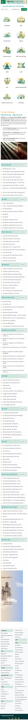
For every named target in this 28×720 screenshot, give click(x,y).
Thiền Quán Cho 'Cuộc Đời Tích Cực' (11, 382)
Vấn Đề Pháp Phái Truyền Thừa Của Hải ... (12, 524)
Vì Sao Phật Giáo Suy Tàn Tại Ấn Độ (11, 241)
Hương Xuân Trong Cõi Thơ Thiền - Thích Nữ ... (14, 185)
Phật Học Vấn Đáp (19, 634)
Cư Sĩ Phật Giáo (18, 670)
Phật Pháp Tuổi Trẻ (19, 692)
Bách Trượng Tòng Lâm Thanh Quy (11, 456)
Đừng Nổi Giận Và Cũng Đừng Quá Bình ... (13, 434)
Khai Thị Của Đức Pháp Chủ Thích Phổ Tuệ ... (13, 195)
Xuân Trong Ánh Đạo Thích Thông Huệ (12, 177)
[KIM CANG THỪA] (7, 50)
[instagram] (15, 718)
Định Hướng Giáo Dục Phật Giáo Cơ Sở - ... (13, 489)
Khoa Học (17, 656)
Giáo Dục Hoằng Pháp (21, 87)
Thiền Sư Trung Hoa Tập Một (9, 258)
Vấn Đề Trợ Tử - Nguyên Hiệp (9, 522)
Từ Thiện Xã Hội (18, 703)
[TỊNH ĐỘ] (21, 34)
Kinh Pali (2, 663)
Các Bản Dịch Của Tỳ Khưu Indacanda (12, 467)
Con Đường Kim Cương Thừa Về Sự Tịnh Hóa (13, 326)
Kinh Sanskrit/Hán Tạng (5, 665)
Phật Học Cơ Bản (18, 630)
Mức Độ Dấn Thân (7, 437)
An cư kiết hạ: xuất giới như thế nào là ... (12, 448)
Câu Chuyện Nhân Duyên (9, 421)
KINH (21, 25)
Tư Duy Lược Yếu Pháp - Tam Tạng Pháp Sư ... (13, 391)
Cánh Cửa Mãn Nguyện (8, 323)
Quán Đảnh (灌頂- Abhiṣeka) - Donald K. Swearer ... (15, 315)
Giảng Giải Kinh (4, 658)
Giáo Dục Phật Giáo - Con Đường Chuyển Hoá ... (14, 500)
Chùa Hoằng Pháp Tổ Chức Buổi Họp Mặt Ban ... (14, 277)
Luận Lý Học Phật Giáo (8, 203)
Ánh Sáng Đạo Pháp (7, 309)
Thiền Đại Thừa (6, 385)
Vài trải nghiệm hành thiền (9, 404)
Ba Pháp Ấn (5, 214)
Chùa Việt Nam (18, 708)
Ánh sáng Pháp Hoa (7, 208)
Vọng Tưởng (6, 560)
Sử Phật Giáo (7, 41)
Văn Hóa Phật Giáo (19, 647)
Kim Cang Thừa (4, 681)
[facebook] (9, 718)
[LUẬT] (7, 81)
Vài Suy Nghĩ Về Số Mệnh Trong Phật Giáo (12, 527)
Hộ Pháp (17, 672)
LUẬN (21, 71)
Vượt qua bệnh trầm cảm (9, 565)
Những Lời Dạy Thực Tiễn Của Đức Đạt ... (12, 432)
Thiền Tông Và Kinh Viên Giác (9, 396)
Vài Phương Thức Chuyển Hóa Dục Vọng (12, 533)
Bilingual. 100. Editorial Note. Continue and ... (13, 359)
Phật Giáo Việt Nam (21, 56)
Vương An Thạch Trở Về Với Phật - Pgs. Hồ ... (13, 511)
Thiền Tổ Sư (3, 696)
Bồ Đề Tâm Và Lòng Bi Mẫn (9, 320)
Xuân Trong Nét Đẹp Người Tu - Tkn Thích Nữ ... (14, 182)
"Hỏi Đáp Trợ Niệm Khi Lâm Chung (11, 271)
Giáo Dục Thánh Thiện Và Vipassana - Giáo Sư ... (14, 494)
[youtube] (12, 718)
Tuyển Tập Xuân (4, 648)
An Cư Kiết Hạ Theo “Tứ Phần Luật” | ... (12, 445)
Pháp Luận (3, 706)
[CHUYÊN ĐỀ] (7, 19)
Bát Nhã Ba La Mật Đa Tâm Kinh (10, 219)
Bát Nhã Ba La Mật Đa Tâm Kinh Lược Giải (13, 222)
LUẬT (7, 87)
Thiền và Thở (3, 698)
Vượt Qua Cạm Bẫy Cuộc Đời (10, 568)
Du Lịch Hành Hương (19, 690)
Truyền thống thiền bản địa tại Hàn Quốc (12, 402)
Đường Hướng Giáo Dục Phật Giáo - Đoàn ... (13, 486)
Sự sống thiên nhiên (7, 543)
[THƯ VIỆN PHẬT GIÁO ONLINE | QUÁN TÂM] (16, 2)
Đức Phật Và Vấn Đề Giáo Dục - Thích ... (12, 481)
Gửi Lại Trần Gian (7, 304)
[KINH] (21, 19)
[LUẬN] (21, 65)
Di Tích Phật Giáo (4, 633)
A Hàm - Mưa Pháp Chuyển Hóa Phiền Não (13, 206)
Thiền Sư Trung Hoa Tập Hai (9, 260)
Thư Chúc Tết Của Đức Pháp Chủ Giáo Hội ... (13, 180)
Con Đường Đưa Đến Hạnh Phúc (10, 426)
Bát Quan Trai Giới (7, 462)
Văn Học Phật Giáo (19, 710)
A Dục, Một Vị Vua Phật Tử (9, 244)
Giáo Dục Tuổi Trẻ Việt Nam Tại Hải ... (11, 492)
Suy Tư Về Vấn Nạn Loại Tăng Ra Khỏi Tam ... (13, 290)
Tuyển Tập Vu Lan (4, 646)
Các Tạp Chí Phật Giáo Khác (21, 697)
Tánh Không (17, 637)
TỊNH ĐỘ (21, 41)
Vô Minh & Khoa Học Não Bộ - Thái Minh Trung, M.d (15, 513)
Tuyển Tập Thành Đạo (5, 644)
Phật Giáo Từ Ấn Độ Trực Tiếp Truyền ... (12, 238)
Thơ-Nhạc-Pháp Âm (19, 679)
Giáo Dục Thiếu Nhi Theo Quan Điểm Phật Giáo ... (14, 497)
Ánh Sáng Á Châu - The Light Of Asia (11, 247)
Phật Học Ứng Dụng (19, 632)
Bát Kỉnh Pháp (6, 459)
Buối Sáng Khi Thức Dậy (8, 418)
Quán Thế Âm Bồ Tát (5, 639)
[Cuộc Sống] (21, 96)
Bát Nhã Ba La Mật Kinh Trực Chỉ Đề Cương (13, 228)
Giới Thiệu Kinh (4, 660)
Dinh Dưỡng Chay (18, 684)
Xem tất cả (22, 164)
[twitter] (19, 718)
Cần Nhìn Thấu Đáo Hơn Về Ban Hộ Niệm (12, 274)
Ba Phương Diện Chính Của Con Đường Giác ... (14, 307)
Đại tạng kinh (3, 653)
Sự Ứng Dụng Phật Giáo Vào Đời (10, 423)
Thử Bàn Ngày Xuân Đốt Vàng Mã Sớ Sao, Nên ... (14, 171)
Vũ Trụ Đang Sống (7, 563)
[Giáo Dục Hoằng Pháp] (21, 81)
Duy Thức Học (4, 703)
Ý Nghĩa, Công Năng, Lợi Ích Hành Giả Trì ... (13, 268)
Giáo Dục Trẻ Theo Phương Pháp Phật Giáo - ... (14, 503)
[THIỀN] (7, 65)
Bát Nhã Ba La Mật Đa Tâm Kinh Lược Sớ (12, 225)
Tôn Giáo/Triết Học (19, 675)
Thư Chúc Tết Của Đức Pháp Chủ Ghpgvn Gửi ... (14, 192)
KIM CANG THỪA (7, 56)
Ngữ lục (2, 689)
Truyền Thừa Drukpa (5, 684)
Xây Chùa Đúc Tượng (19, 681)
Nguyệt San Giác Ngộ (7, 102)
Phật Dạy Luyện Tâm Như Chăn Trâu (11, 380)
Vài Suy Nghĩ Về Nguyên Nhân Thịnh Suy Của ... (14, 530)
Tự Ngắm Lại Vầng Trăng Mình (10, 393)
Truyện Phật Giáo (18, 677)
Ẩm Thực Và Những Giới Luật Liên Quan (12, 453)
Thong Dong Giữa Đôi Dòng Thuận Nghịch (13, 415)
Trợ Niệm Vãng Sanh (5, 672)
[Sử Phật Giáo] (7, 34)
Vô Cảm (5, 516)
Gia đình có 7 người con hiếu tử (10, 285)
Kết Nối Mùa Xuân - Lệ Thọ (9, 169)
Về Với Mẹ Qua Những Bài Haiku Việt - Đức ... (13, 519)
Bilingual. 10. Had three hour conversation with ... (14, 356)
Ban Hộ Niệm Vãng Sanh (6, 670)
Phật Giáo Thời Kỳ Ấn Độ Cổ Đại (10, 236)
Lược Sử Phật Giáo (7, 252)
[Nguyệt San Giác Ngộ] (7, 96)
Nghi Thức (17, 654)
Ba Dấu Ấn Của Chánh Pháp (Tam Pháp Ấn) (13, 211)
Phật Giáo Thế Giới (19, 649)
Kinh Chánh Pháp (7, 301)
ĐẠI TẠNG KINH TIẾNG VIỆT (6, 656)
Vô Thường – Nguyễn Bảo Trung (10, 554)
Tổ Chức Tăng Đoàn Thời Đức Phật (11, 478)
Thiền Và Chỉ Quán (7, 388)
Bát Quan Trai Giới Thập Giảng (10, 464)
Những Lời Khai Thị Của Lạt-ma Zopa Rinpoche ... (14, 318)
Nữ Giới (16, 665)
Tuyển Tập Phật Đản (5, 641)
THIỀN (7, 71)
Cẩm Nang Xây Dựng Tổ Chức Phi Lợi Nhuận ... (14, 549)
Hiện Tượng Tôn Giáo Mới (9, 288)
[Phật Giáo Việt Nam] (21, 50)
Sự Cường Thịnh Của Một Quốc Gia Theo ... (13, 255)
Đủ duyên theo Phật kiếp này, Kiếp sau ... (12, 546)
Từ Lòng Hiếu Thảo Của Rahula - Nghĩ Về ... (13, 535)
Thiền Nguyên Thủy (5, 694)
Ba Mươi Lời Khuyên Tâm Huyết (10, 312)
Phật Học (3, 708)
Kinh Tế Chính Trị (18, 659)
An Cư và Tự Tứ (6, 451)
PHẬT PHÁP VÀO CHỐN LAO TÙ (10, 552)
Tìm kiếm (24, 9)
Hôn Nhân (17, 668)
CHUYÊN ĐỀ (7, 25)
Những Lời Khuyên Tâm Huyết (10, 429)
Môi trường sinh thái (19, 663)
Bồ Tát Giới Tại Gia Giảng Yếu (10, 470)
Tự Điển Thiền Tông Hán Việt (9, 399)
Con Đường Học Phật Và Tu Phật (10, 412)
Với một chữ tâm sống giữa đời (10, 557)
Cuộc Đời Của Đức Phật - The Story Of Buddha (14, 249)
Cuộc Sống (21, 102)
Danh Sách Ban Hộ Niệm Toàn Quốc (11, 282)
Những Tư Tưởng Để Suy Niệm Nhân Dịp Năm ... (14, 174)
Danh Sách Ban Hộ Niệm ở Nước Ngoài (12, 279)
